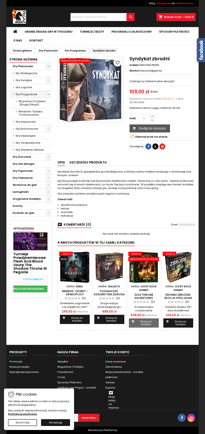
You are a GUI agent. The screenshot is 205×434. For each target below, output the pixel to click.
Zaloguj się (163, 3)
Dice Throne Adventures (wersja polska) (144, 298)
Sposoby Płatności (174, 32)
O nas (17, 40)
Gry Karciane (22, 157)
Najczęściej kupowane (24, 372)
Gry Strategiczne (26, 73)
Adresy (110, 382)
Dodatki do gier (24, 213)
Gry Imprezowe (26, 122)
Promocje (15, 361)
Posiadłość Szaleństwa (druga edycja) (109, 294)
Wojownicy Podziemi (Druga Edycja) (31, 102)
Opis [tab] (61, 162)
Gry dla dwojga (23, 164)
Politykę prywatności (22, 414)
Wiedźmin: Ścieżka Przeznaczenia (30, 113)
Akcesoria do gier (25, 185)
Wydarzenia (23, 228)
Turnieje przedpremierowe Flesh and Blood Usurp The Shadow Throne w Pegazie (30, 263)
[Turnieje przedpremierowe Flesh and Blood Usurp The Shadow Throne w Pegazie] (30, 241)
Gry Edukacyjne (26, 136)
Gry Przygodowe (26, 94)
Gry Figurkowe (23, 171)
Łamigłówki (21, 192)
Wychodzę (22, 422)
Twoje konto (117, 352)
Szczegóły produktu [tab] (88, 162)
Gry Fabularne (23, 178)
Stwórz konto (184, 3)
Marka (134, 71)
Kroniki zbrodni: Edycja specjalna (178, 296)
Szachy (18, 206)
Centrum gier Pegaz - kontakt (76, 388)
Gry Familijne (24, 80)
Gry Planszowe (23, 66)
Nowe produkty (19, 367)
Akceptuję (55, 422)
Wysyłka (62, 361)
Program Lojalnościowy (132, 32)
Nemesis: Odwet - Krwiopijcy (75, 292)
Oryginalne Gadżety (27, 199)
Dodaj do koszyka (149, 128)
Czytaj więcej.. (33, 279)
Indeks (134, 65)
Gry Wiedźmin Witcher (30, 150)
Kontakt (36, 40)
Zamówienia (114, 367)
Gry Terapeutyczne (28, 143)
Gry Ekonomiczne (27, 129)
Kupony (110, 388)
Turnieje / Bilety (92, 32)
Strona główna (23, 59)
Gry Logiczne (24, 87)
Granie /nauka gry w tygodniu (48, 32)
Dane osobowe (116, 361)
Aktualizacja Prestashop (102, 430)
